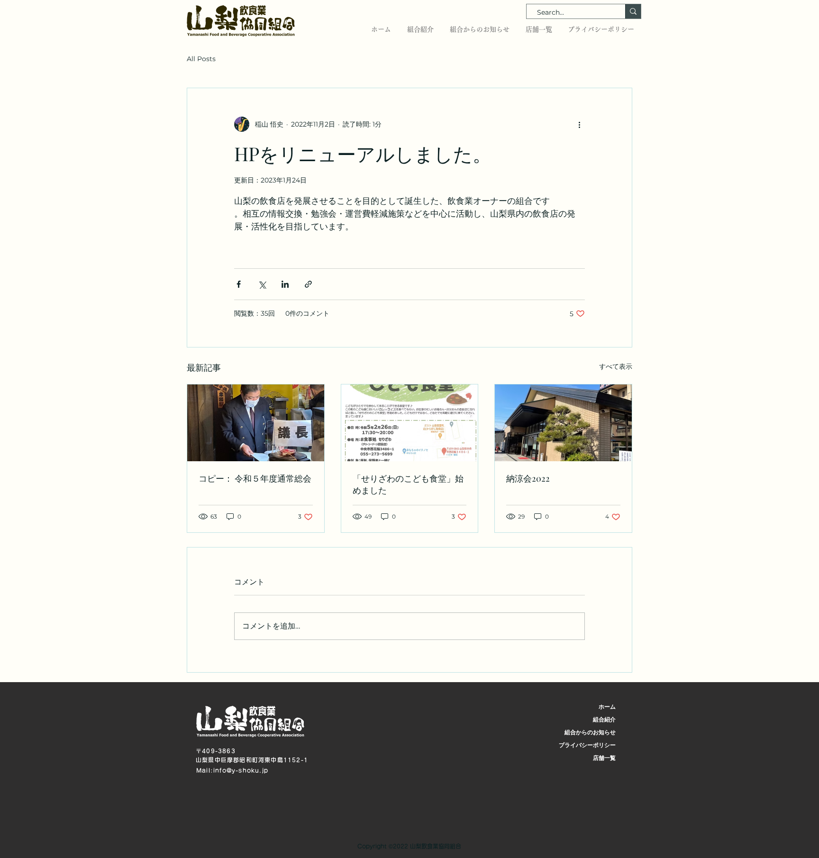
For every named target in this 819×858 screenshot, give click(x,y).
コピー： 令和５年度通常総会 (255, 478)
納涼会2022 (528, 478)
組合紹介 (604, 719)
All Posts (201, 59)
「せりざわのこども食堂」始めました (408, 484)
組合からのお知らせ (590, 732)
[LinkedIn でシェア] (285, 284)
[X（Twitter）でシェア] (261, 284)
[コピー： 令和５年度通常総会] (255, 422)
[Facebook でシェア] (238, 284)
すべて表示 (615, 366)
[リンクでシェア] (308, 284)
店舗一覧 (604, 758)
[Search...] (633, 11)
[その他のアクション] (579, 124)
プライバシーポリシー (587, 745)
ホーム (607, 707)
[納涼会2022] (563, 422)
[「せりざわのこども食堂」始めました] (409, 422)
